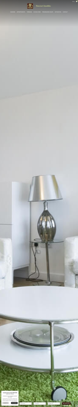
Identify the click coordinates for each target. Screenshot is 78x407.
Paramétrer (5, 402)
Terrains (29, 12)
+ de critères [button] (65, 405)
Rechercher (66, 403)
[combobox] (25, 403)
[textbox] (25, 403)
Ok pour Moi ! (14, 402)
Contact (65, 12)
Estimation (58, 12)
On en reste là (13, 392)
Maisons (12, 12)
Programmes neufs (47, 12)
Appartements (21, 12)
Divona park (37, 12)
